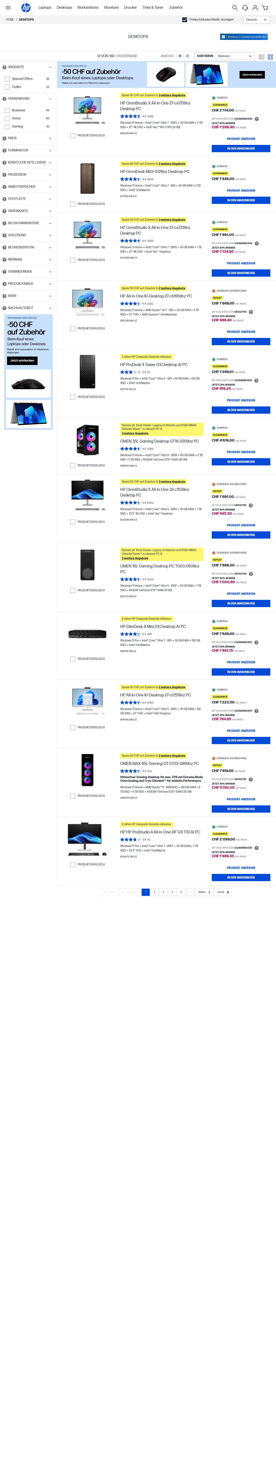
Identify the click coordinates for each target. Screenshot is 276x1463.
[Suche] (235, 8)
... (190, 892)
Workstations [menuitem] (88, 7)
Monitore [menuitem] (111, 7)
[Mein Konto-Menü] (255, 8)
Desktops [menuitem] (64, 7)
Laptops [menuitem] (45, 7)
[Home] (26, 7)
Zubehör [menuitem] (176, 7)
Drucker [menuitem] (130, 7)
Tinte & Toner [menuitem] (153, 7)
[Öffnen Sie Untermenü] (8, 7)
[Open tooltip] (4, 67)
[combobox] (257, 20)
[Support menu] (245, 8)
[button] (27, 67)
